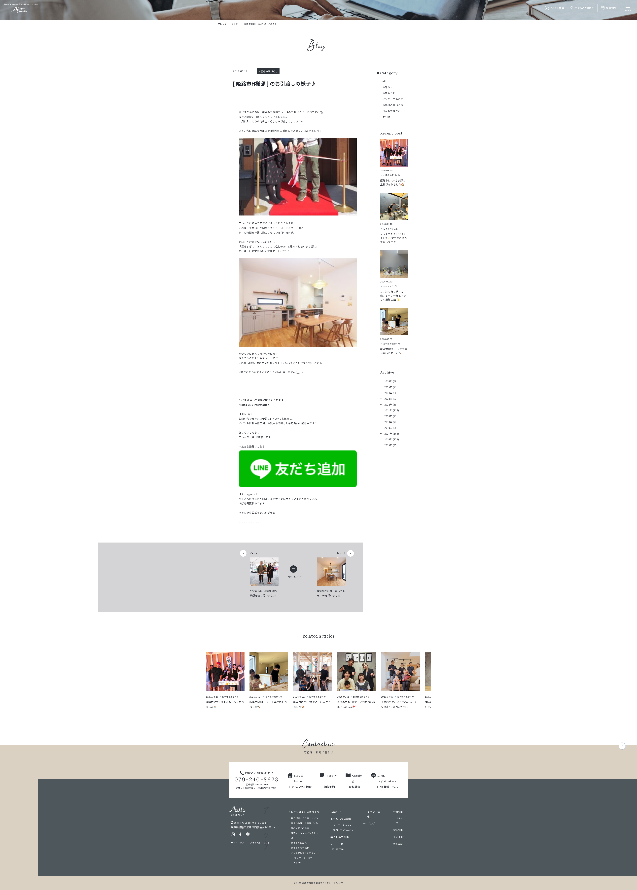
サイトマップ (237, 842)
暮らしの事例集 (339, 837)
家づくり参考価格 (300, 847)
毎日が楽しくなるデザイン (304, 818)
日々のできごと (391, 111)
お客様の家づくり (392, 105)
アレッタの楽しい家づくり (303, 812)
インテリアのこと (392, 99)
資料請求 (398, 844)
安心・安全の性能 (300, 828)
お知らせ (387, 87)
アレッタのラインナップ (303, 852)
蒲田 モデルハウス (343, 830)
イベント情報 (373, 814)
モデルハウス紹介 (340, 819)
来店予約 (398, 837)
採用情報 (398, 830)
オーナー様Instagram (337, 846)
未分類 (386, 117)
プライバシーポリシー (261, 842)
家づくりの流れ (299, 842)
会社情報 (398, 812)
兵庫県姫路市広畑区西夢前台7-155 (251, 827)
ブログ (234, 24)
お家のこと (388, 93)
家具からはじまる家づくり (304, 823)
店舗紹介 (335, 812)
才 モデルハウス (342, 825)
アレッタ (222, 24)
